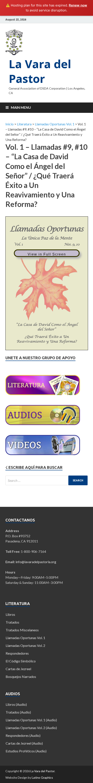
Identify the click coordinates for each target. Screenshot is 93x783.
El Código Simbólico (21, 661)
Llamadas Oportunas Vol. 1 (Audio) (31, 720)
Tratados (12, 622)
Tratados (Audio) (18, 712)
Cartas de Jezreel (18, 669)
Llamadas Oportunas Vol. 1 (25, 638)
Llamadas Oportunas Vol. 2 (25, 645)
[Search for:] (46, 480)
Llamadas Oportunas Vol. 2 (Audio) (31, 728)
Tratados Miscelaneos (22, 630)
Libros (10, 614)
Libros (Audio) (16, 704)
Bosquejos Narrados (21, 676)
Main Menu (21, 107)
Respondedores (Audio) (23, 735)
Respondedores (17, 653)
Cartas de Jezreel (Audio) (24, 743)
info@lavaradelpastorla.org (36, 562)
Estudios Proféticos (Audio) (26, 751)
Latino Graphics (42, 777)
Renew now (78, 5)
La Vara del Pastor (40, 71)
